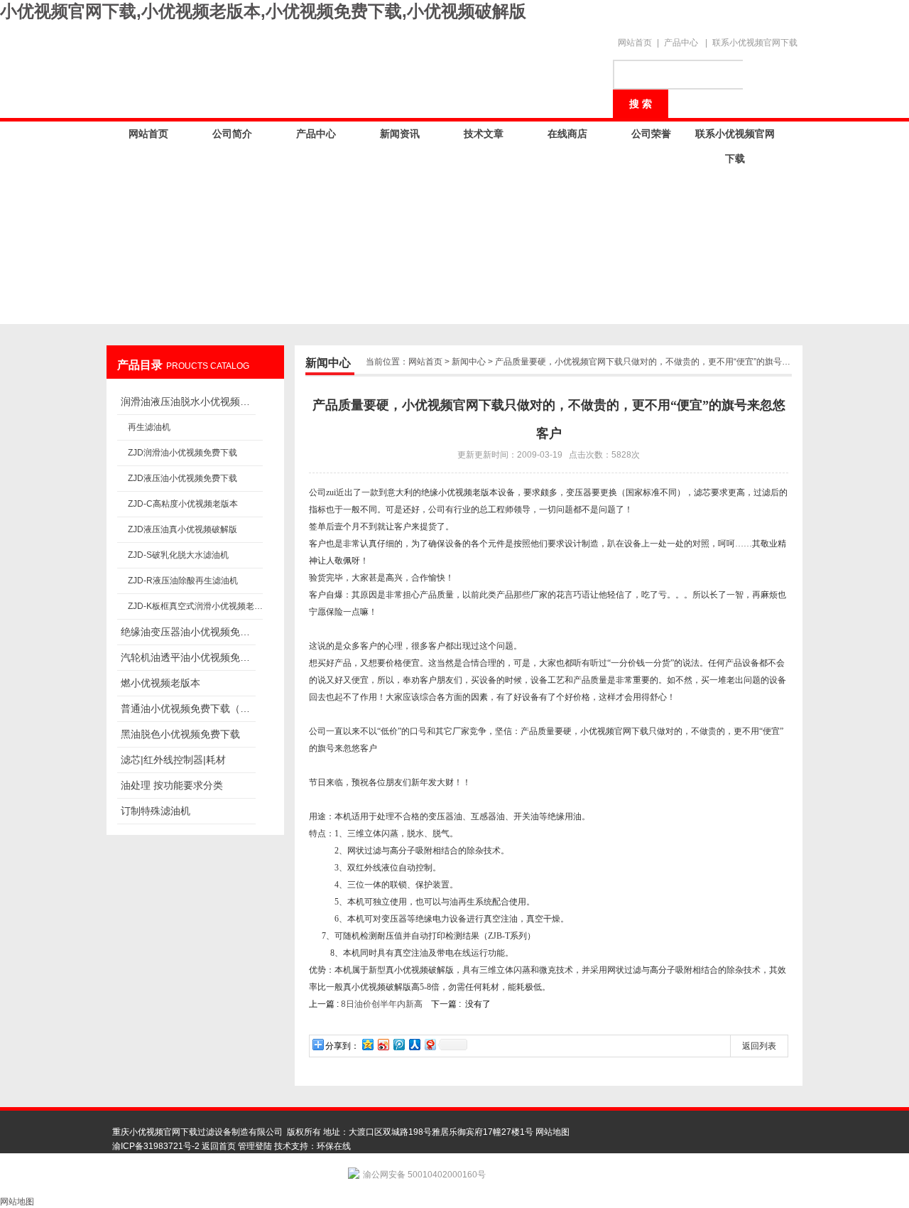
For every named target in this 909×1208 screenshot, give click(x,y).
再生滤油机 (149, 427)
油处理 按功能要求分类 (172, 785)
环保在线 (334, 1146)
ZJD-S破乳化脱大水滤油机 (178, 555)
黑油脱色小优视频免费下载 (180, 734)
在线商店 (567, 133)
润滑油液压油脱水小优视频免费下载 (188, 401)
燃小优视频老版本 (160, 683)
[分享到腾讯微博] (398, 1044)
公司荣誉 (651, 133)
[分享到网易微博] (429, 1044)
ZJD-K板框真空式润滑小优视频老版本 (195, 606)
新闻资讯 (400, 133)
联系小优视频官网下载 (755, 43)
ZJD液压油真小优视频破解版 (182, 529)
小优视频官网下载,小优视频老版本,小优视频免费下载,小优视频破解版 (263, 11)
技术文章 (484, 133)
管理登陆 (255, 1146)
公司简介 (232, 133)
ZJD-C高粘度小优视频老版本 (183, 504)
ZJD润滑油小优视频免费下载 (182, 453)
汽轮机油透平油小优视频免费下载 (188, 657)
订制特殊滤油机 (155, 810)
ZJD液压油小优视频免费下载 (182, 478)
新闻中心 (469, 362)
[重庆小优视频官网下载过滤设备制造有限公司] (355, 65)
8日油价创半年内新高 (383, 1004)
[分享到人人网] (414, 1044)
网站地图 (552, 1132)
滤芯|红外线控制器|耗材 (173, 759)
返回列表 (759, 1046)
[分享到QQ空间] (367, 1044)
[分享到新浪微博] (383, 1044)
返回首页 (219, 1146)
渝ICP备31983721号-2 (156, 1146)
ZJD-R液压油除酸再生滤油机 (183, 581)
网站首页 (635, 43)
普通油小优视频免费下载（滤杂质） (188, 708)
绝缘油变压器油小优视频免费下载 (188, 631)
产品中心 (681, 43)
